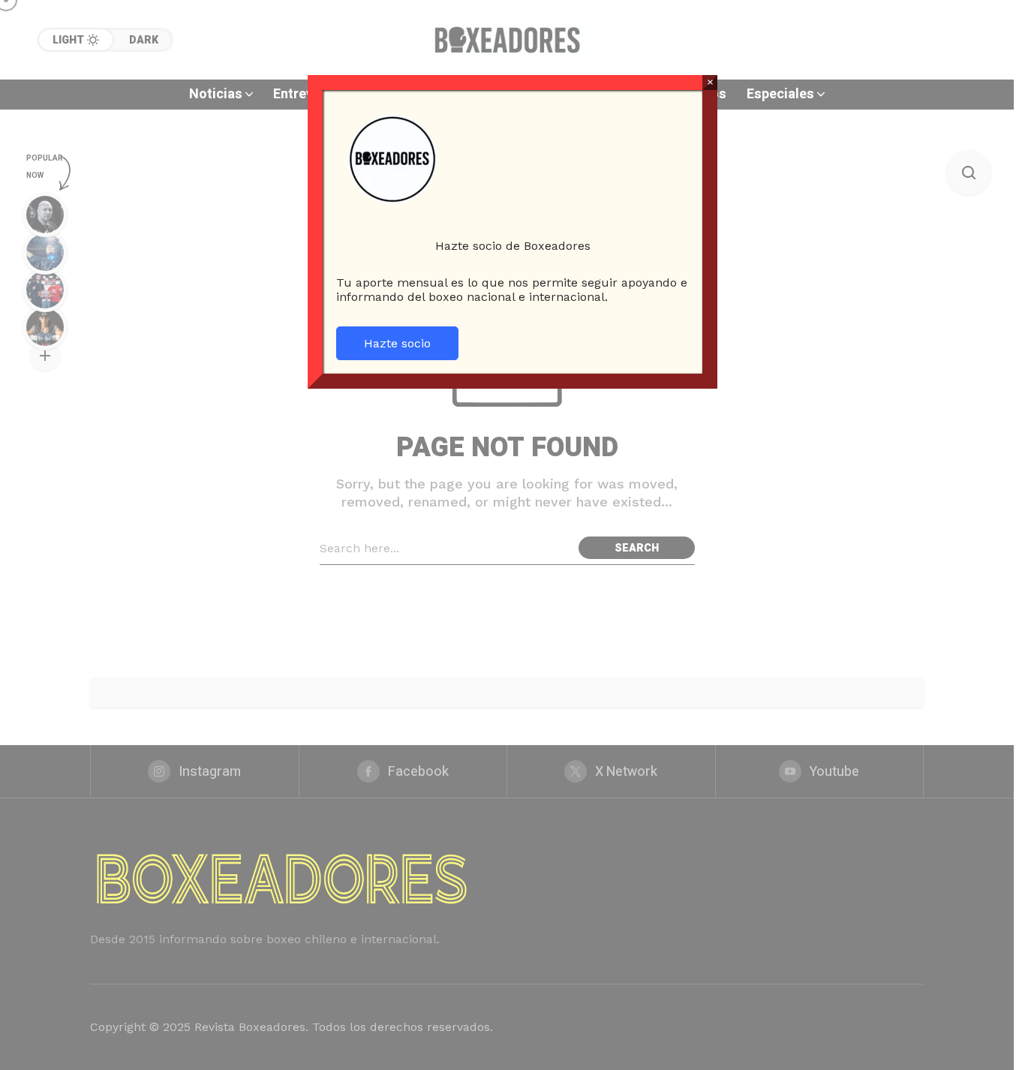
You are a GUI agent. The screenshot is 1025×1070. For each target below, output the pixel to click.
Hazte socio (397, 343)
